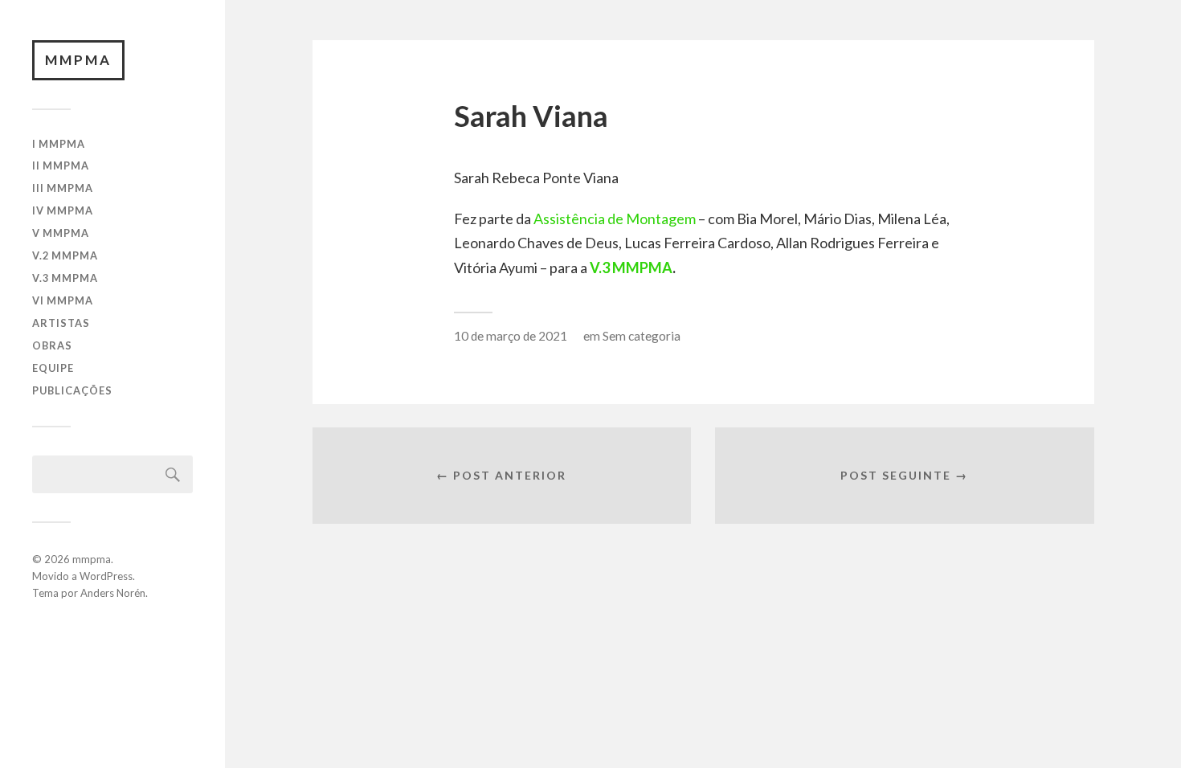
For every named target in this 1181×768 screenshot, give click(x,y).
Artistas (61, 323)
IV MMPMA (62, 210)
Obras (52, 345)
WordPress (106, 576)
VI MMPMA (62, 300)
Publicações (72, 390)
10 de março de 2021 (510, 336)
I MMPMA (58, 143)
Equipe (53, 368)
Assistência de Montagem (614, 218)
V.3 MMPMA (65, 278)
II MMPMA (60, 165)
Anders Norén (112, 592)
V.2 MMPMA (65, 255)
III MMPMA (62, 188)
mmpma (78, 59)
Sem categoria (641, 336)
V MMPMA (60, 233)
